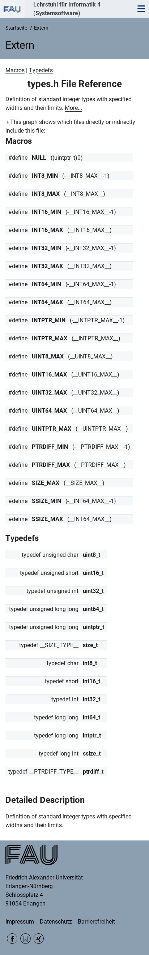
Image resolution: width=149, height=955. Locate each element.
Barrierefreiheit (96, 921)
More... (73, 107)
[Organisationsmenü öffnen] (12, 9)
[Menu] (141, 9)
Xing (39, 938)
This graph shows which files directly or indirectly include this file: (70, 126)
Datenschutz (56, 921)
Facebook (12, 938)
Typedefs (41, 70)
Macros (15, 70)
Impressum (19, 921)
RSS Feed (25, 938)
